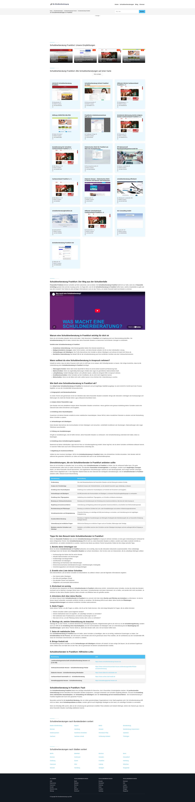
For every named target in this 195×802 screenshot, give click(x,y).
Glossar (141, 4)
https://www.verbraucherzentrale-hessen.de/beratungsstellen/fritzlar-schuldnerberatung (116, 667)
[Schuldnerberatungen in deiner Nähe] (59, 4)
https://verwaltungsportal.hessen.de (106, 680)
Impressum (52, 785)
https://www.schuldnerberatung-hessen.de (108, 661)
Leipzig (124, 785)
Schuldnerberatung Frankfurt (84, 10)
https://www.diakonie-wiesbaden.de (106, 672)
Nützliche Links (53, 789)
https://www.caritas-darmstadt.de (105, 676)
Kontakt (52, 787)
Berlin (75, 781)
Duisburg (101, 785)
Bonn (75, 787)
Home (117, 4)
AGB (51, 781)
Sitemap (52, 791)
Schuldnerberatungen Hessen (70, 10)
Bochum (76, 785)
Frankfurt (101, 789)
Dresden (101, 781)
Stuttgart (125, 789)
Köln (124, 783)
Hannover (125, 781)
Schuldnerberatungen (127, 4)
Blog (136, 4)
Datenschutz (53, 783)
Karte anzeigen (97, 74)
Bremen (76, 789)
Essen (100, 787)
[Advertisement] (95, 27)
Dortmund (76, 791)
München (125, 787)
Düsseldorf (101, 783)
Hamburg (101, 791)
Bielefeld (76, 783)
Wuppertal (125, 791)
